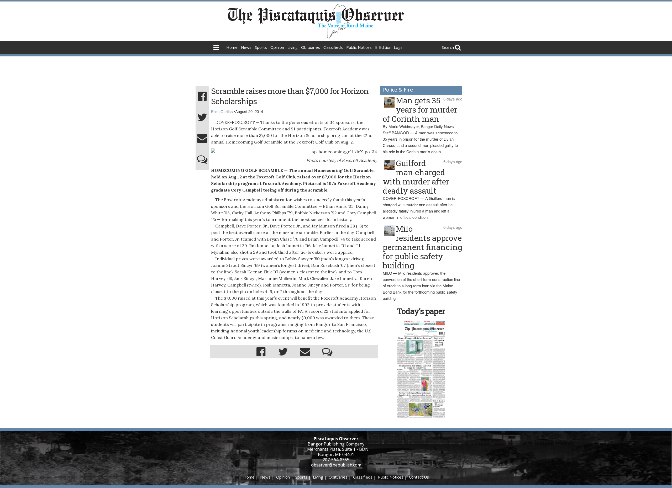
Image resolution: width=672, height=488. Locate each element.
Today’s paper (421, 311)
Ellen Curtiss (222, 111)
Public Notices (359, 47)
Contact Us (419, 477)
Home (232, 47)
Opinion (277, 47)
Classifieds (333, 47)
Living (292, 47)
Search (448, 47)
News (246, 47)
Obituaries (310, 47)
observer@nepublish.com (336, 465)
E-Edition (383, 47)
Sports (261, 47)
